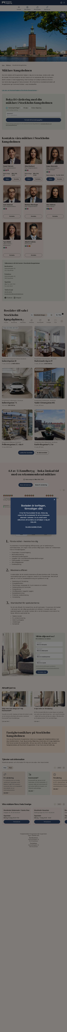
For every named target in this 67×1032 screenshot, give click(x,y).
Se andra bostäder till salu (33, 527)
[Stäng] (54, 499)
